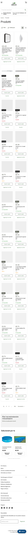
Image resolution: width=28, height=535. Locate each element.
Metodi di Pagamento (5, 486)
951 (15, 406)
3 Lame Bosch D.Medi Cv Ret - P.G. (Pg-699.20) (21, 268)
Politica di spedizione (5, 482)
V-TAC (3, 53)
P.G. (3, 87)
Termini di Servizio (5, 495)
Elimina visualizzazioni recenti (9, 421)
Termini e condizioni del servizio (8, 470)
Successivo (21, 406)
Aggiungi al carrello (7, 454)
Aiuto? (23, 531)
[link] (7, 445)
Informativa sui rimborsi (6, 472)
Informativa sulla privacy (6, 498)
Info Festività (3, 479)
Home (2, 17)
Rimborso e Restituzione (6, 484)
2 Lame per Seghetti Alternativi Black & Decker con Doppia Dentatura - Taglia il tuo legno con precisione (7, 83)
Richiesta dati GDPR (5, 500)
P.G (2, 149)
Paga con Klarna (4, 488)
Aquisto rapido (7, 58)
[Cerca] (25, 10)
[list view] (25, 27)
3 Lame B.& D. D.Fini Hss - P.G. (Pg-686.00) (6, 116)
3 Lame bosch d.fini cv (7, 206)
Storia (2, 468)
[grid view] (22, 27)
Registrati (22, 521)
